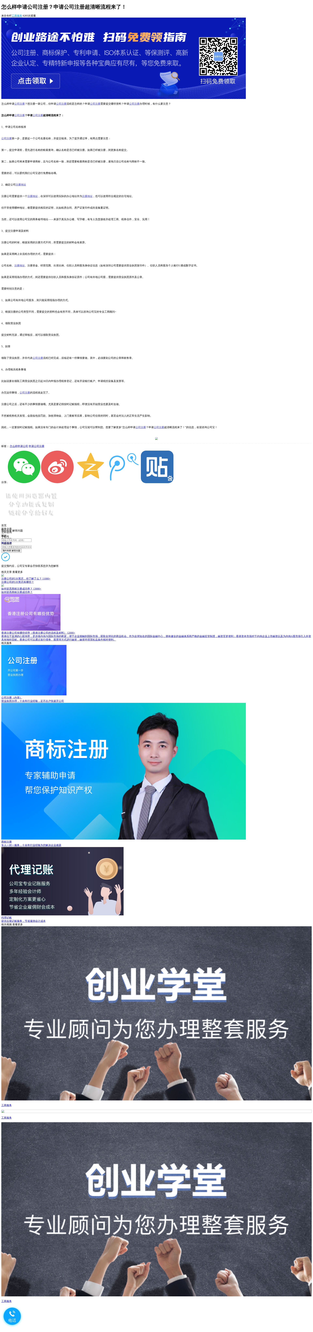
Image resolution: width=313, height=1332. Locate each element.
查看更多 (17, 572)
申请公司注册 (36, 446)
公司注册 (19, 103)
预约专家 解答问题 (11, 550)
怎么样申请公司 (19, 446)
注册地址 (21, 184)
